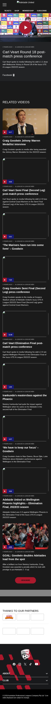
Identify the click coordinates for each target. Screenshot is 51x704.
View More (25, 580)
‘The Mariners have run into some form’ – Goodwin (23, 247)
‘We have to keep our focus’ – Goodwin (21, 449)
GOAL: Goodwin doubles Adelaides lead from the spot (24, 557)
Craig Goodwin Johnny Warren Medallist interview (21, 142)
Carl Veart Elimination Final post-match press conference (23, 345)
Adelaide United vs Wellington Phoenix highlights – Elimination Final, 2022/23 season (22, 503)
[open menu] (5, 4)
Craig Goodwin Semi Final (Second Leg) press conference (24, 290)
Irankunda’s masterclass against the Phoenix (25, 397)
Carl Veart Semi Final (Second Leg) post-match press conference (24, 192)
